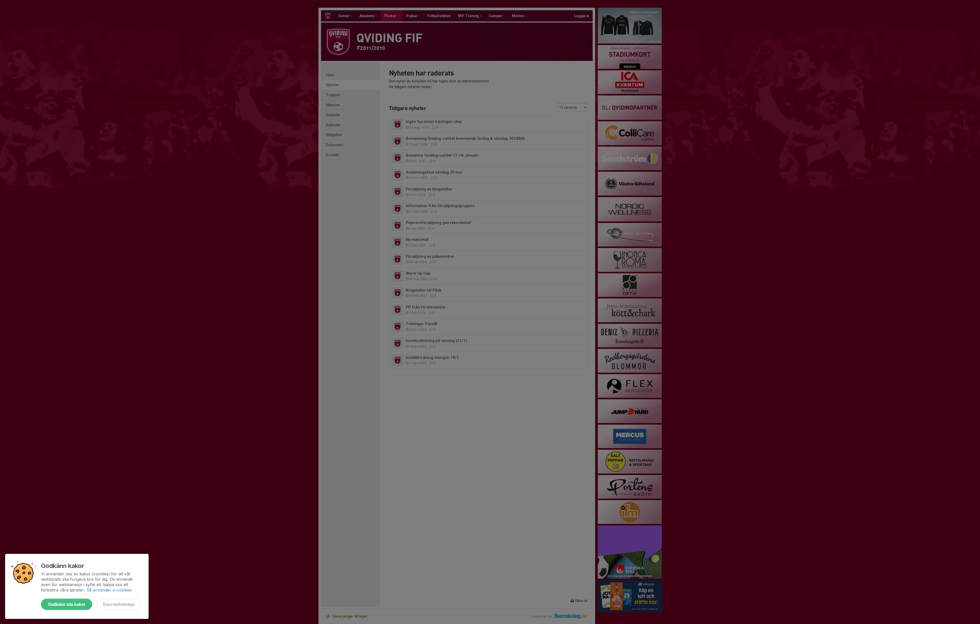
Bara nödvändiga (119, 604)
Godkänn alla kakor (66, 604)
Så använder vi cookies (109, 590)
